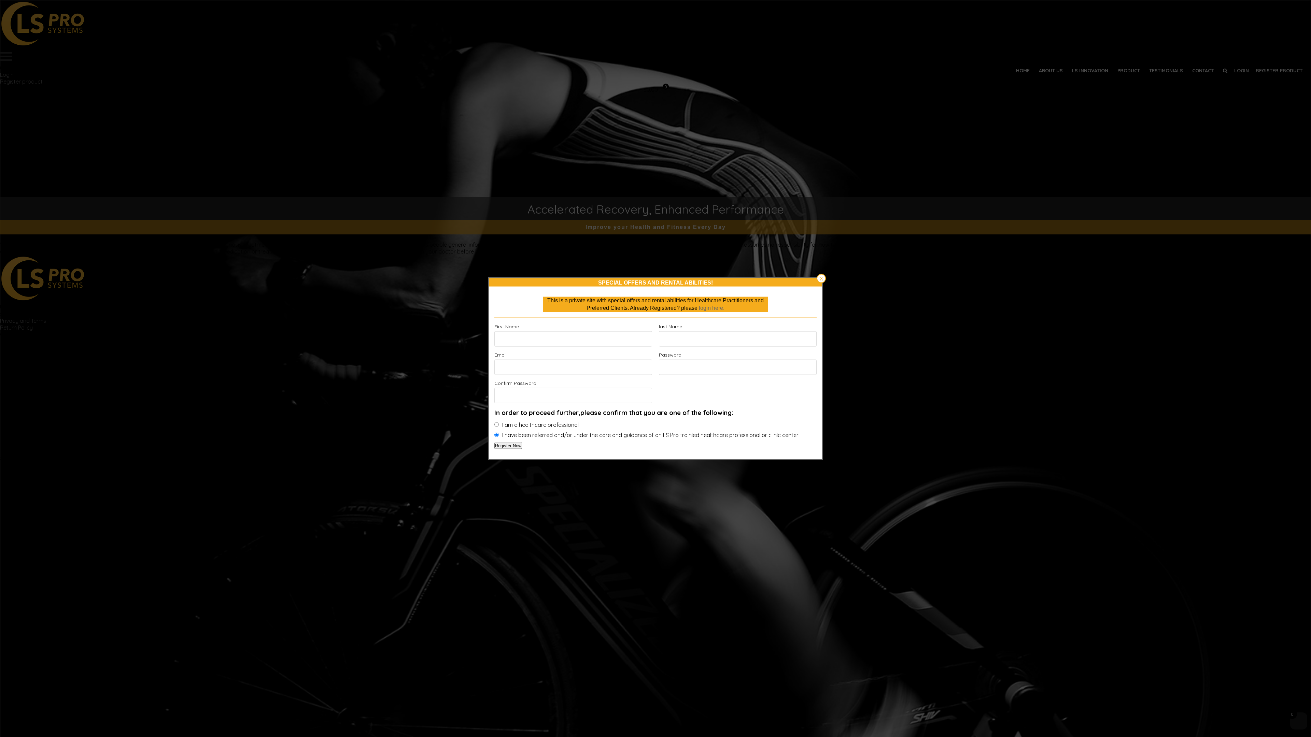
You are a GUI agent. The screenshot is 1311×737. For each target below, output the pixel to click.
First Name (506, 326)
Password (670, 354)
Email (500, 354)
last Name (670, 326)
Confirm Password (515, 383)
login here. (711, 308)
